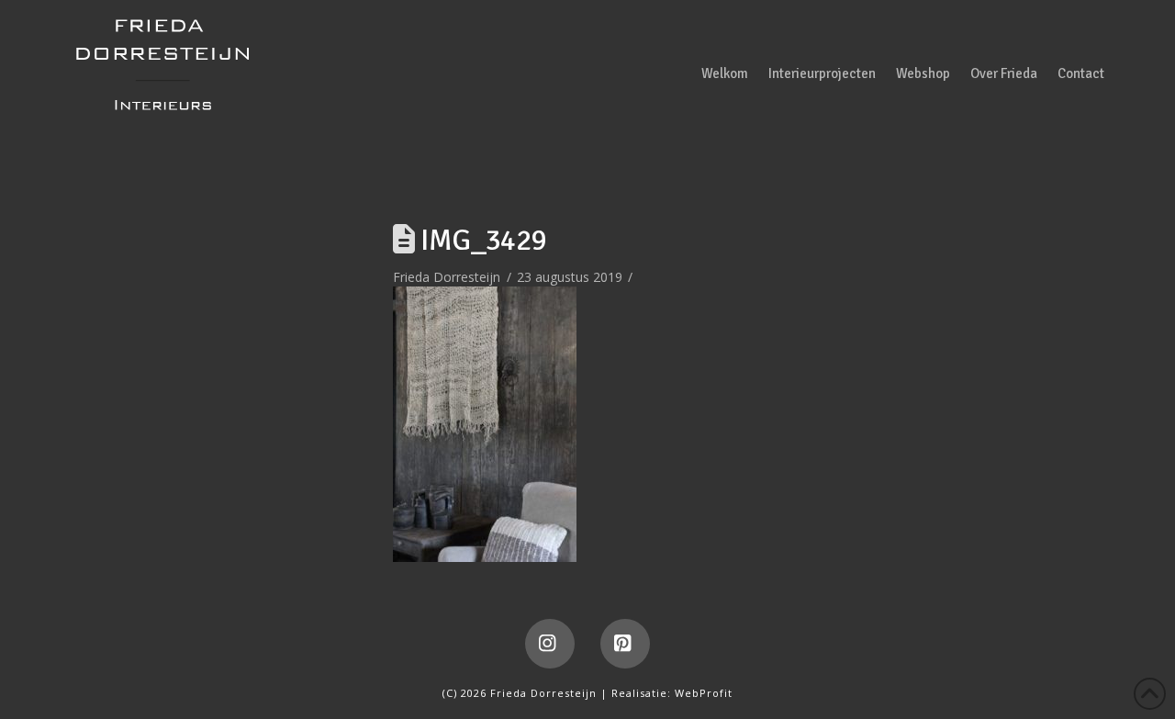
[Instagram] (550, 643)
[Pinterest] (625, 643)
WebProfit (704, 693)
